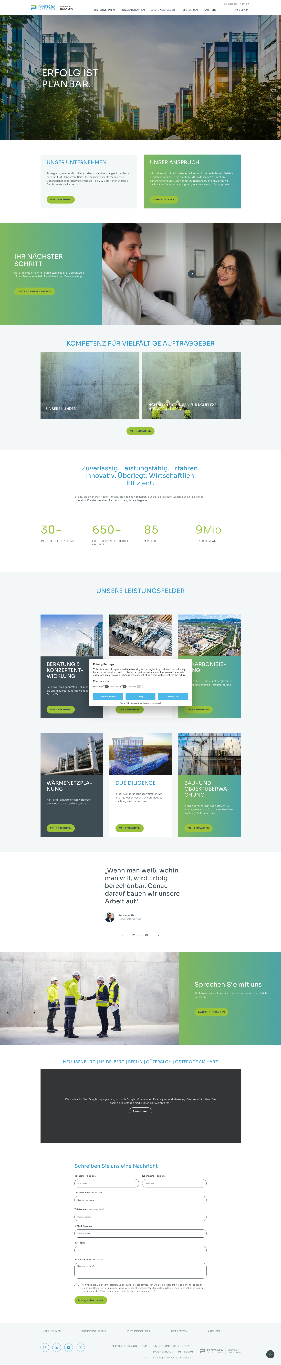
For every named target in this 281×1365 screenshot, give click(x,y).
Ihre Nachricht (88, 1251)
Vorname (85, 1167)
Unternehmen (88, 1184)
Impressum (185, 1351)
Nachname (154, 1167)
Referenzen (189, 9)
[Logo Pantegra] (52, 8)
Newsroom (231, 3)
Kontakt (244, 3)
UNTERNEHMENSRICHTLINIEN (171, 1345)
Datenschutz (162, 1351)
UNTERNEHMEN (104, 9)
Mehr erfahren (140, 422)
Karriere (209, 9)
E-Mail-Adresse (83, 1217)
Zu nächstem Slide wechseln (159, 927)
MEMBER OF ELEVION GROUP (129, 1345)
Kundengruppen (132, 9)
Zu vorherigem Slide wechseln (122, 927)
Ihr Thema (80, 1234)
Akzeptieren (140, 1102)
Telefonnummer (89, 1200)
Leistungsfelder (163, 9)
